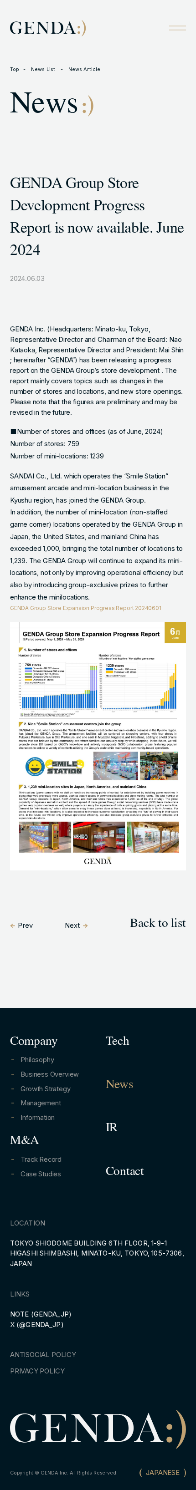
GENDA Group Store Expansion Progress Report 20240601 (85, 608)
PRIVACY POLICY (37, 1371)
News (120, 1085)
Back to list (158, 924)
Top (14, 69)
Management (41, 1103)
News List (44, 69)
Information (38, 1118)
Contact (125, 1172)
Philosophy (37, 1060)
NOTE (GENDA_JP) (41, 1314)
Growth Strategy (45, 1089)
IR (112, 1129)
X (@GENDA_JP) (37, 1325)
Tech (117, 1042)
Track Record (41, 1159)
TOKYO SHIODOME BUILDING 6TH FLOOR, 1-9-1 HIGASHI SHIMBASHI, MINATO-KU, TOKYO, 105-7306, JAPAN (97, 1253)
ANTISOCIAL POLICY (43, 1355)
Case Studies (41, 1174)
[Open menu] (177, 27)
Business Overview (50, 1074)
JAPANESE (163, 1473)
